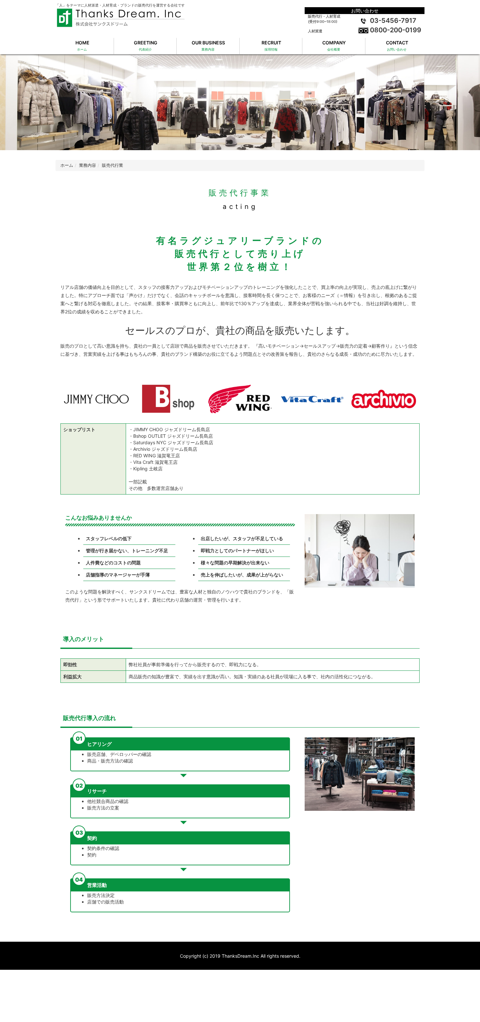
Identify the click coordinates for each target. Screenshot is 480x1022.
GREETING (145, 45)
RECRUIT (271, 45)
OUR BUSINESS (208, 45)
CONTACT (396, 45)
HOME (81, 45)
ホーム (66, 165)
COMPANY (333, 45)
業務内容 (87, 165)
